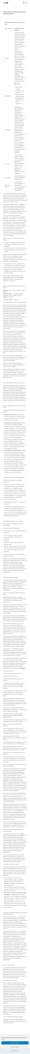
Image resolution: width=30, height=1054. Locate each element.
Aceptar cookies (15, 1043)
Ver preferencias (15, 1050)
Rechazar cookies (15, 1046)
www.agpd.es (23, 668)
